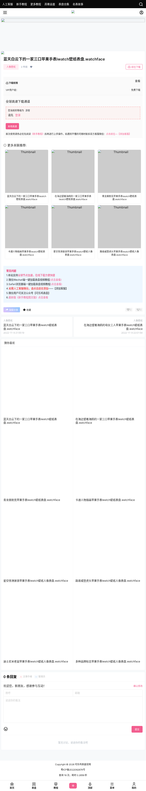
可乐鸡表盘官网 (82, 764)
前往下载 (135, 67)
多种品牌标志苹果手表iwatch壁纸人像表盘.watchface (107, 661)
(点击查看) (56, 279)
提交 (137, 729)
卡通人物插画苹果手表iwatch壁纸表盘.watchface (105, 499)
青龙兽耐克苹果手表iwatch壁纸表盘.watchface (31, 499)
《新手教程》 (37, 134)
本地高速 (12, 126)
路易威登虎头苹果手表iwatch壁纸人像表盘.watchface (107, 580)
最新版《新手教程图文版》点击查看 (28, 297)
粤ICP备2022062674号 (73, 769)
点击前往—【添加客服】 (118, 134)
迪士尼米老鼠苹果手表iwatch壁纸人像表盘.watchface (35, 661)
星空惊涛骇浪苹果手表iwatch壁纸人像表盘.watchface (35, 580)
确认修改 (138, 686)
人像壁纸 (11, 66)
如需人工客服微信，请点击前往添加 (28, 288)
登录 (18, 115)
